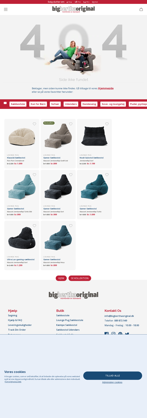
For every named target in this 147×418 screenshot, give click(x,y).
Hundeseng (89, 104)
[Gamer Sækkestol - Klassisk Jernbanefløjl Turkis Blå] (21, 187)
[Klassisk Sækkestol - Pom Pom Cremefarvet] (21, 136)
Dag (70, 2)
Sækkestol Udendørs (68, 329)
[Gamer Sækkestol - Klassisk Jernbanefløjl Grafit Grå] (58, 136)
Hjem (61, 278)
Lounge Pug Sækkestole (69, 320)
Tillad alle (112, 375)
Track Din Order (17, 329)
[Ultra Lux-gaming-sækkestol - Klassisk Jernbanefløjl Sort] (21, 238)
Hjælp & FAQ (15, 320)
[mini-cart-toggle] (141, 9)
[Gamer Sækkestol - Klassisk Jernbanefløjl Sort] (58, 187)
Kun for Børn (38, 104)
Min (88, 2)
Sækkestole (18, 104)
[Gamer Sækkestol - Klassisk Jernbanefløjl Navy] (58, 238)
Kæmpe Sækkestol (66, 325)
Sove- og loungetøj (113, 104)
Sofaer (55, 104)
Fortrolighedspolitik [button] (13, 381)
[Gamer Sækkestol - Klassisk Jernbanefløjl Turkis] (94, 187)
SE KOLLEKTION (80, 278)
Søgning (12, 315)
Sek (96, 2)
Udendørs (71, 104)
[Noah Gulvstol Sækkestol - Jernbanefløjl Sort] (94, 136)
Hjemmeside (106, 88)
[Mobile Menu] (5, 9)
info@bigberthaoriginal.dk (119, 316)
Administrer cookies (112, 382)
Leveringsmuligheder (20, 325)
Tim (79, 2)
